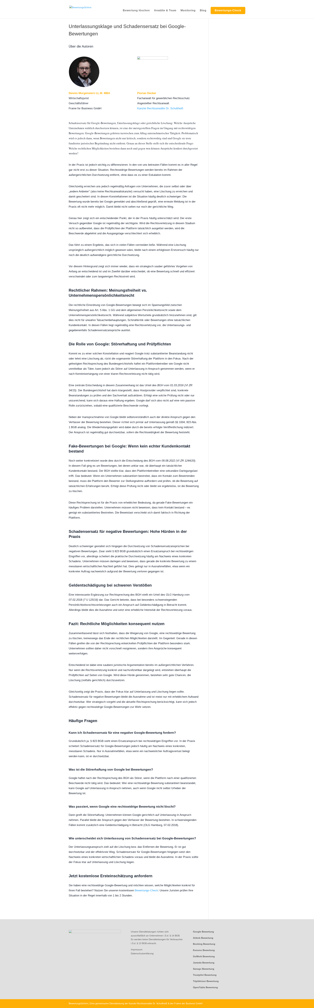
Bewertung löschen (136, 10)
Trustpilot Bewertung (205, 975)
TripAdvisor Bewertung (206, 981)
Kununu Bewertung (204, 950)
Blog (203, 10)
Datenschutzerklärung (142, 953)
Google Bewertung (203, 931)
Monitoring (188, 10)
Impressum (136, 949)
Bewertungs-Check (228, 10)
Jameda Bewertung (203, 962)
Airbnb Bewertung (203, 937)
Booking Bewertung (204, 944)
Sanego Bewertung (203, 968)
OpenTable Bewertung (205, 987)
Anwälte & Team (165, 10)
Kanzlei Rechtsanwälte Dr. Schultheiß (160, 108)
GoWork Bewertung (204, 956)
